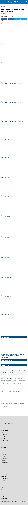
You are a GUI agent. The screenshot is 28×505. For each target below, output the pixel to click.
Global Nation (4, 440)
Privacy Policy (4, 478)
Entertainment (4, 430)
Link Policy (4, 476)
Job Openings (4, 462)
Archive (3, 456)
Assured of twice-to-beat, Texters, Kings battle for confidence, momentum (12, 355)
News (2, 426)
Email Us (3, 454)
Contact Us (4, 458)
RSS (2, 452)
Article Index (4, 480)
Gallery (3, 6)
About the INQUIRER (6, 472)
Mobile (3, 450)
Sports (3, 428)
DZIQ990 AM (4, 496)
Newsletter (4, 460)
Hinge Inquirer (5, 489)
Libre (2, 487)
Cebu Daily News (5, 494)
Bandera (3, 492)
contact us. (18, 391)
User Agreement (5, 474)
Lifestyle (3, 432)
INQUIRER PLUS (10, 378)
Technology (4, 434)
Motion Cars (4, 498)
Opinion (3, 438)
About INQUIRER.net (6, 470)
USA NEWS (4, 442)
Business (3, 436)
